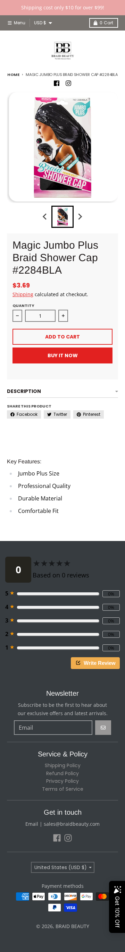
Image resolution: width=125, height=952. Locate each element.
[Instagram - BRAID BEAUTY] (68, 83)
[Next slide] (80, 217)
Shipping (22, 294)
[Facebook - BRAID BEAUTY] (56, 83)
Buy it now (63, 355)
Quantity (23, 305)
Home (13, 74)
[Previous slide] (45, 217)
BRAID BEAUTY (72, 926)
